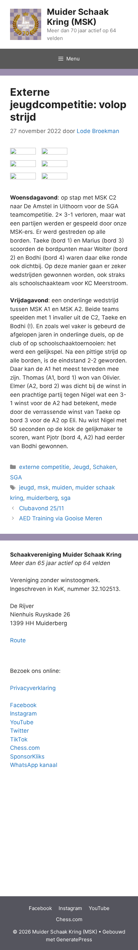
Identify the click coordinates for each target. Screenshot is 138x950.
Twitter (19, 730)
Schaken (104, 467)
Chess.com (25, 747)
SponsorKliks (27, 756)
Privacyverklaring (33, 688)
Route (18, 640)
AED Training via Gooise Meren (60, 518)
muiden (62, 487)
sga (66, 497)
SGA (16, 477)
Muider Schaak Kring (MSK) (78, 17)
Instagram (23, 713)
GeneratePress (74, 939)
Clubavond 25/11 (41, 508)
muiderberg (42, 497)
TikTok (18, 739)
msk (43, 487)
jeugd (26, 487)
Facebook (23, 705)
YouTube (21, 722)
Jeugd (81, 467)
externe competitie (44, 467)
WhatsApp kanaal (33, 765)
